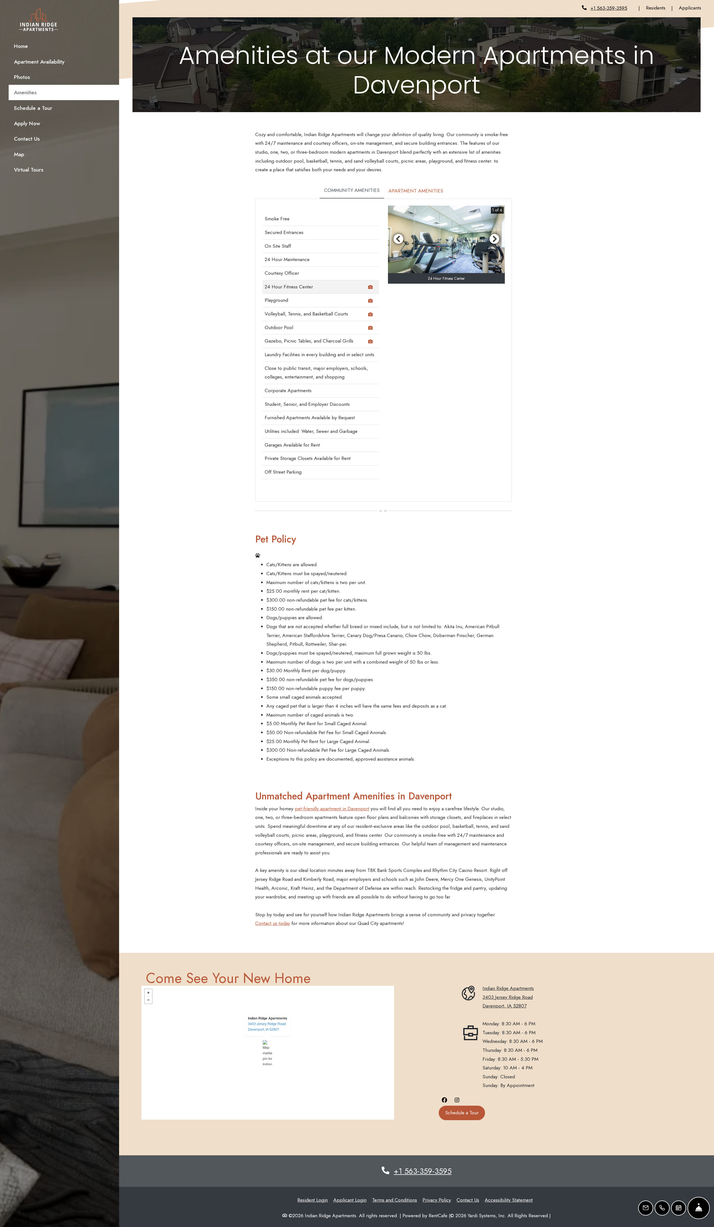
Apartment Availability (39, 62)
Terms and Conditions (394, 1200)
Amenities (25, 92)
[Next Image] (494, 239)
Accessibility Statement (509, 1200)
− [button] (148, 1000)
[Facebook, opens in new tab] (444, 1100)
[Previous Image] (398, 239)
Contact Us (27, 139)
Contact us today (272, 923)
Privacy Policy (437, 1200)
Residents (659, 7)
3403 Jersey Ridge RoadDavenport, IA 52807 (267, 1026)
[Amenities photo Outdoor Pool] (371, 328)
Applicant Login (349, 1200)
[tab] (352, 191)
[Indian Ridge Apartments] (267, 1052)
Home (21, 46)
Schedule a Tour (33, 108)
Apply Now (49, 123)
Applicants (693, 7)
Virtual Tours (29, 169)
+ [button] (148, 992)
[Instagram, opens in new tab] (456, 1100)
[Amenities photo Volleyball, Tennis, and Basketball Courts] (371, 315)
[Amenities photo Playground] (371, 301)
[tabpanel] (383, 350)
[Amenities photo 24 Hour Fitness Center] (371, 288)
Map (19, 154)
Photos (22, 77)
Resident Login (312, 1200)
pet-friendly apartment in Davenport (332, 808)
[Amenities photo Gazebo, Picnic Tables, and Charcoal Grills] (371, 342)
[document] (267, 1053)
